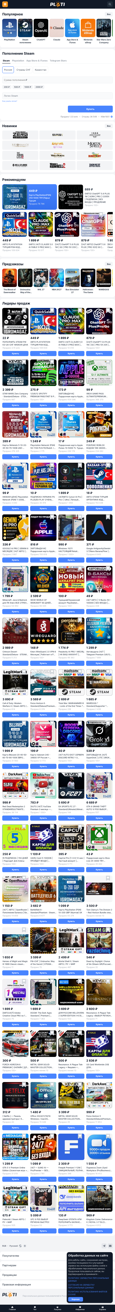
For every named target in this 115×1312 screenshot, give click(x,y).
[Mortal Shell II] (95, 145)
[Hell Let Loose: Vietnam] (20, 165)
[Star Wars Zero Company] (20, 135)
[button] (12, 1308)
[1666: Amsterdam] (95, 135)
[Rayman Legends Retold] (57, 145)
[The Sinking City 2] (20, 155)
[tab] (6, 60)
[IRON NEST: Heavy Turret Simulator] (95, 165)
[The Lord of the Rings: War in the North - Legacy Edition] (57, 155)
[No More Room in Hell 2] (57, 165)
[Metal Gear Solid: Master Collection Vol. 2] (57, 135)
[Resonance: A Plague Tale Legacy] (20, 145)
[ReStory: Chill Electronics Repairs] (95, 155)
